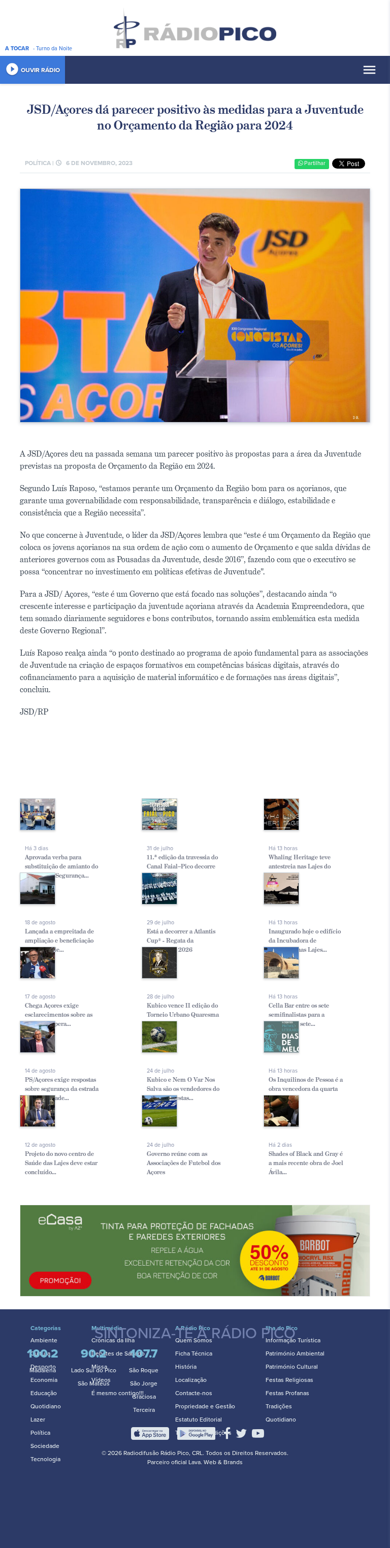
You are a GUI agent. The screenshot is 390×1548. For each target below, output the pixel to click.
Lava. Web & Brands (215, 1462)
